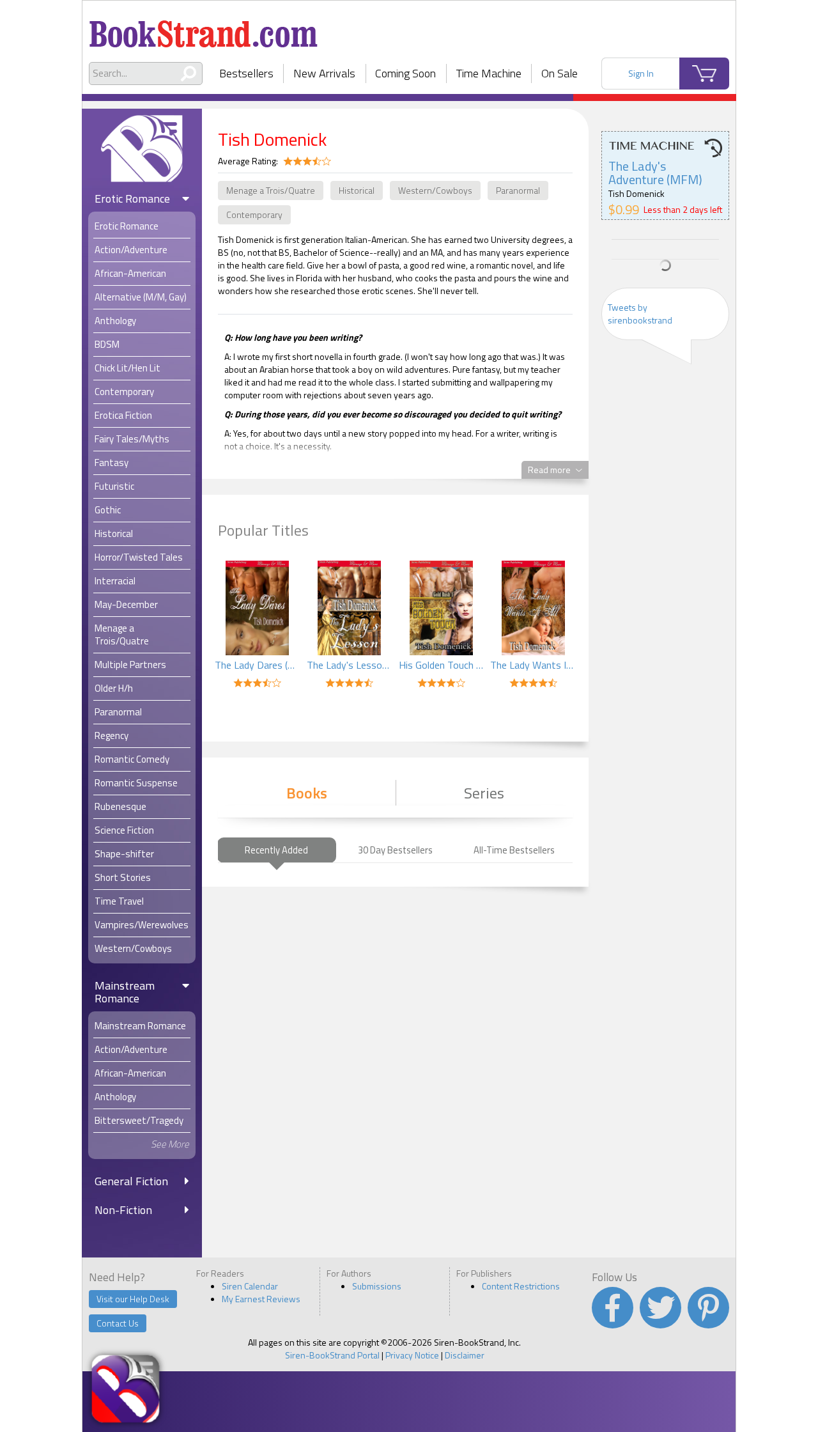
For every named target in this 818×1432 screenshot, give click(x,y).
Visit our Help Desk (132, 1298)
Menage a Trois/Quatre (270, 190)
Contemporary (254, 214)
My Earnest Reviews (261, 1298)
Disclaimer (464, 1355)
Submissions (376, 1286)
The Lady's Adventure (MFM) (655, 172)
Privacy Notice (412, 1355)
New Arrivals (324, 73)
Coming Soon (405, 73)
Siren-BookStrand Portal (332, 1355)
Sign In (641, 73)
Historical (356, 190)
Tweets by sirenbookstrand (640, 313)
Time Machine (488, 73)
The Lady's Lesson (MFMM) (349, 664)
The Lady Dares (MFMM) (257, 664)
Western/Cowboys (435, 190)
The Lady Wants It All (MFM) (533, 664)
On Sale (559, 73)
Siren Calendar (250, 1286)
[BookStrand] (203, 28)
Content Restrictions (521, 1286)
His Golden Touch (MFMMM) (441, 664)
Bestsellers (246, 73)
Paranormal (518, 190)
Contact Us (117, 1323)
